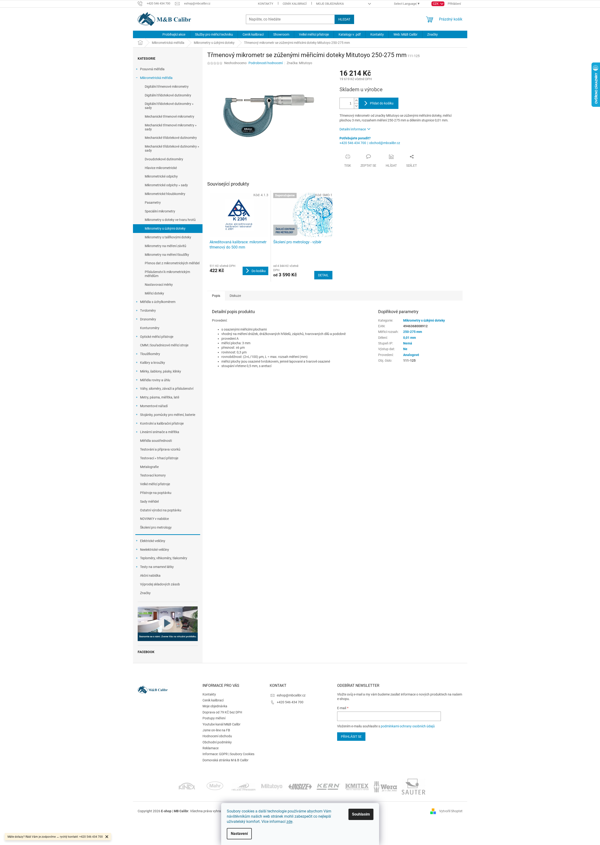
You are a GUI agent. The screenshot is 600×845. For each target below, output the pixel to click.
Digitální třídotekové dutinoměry (168, 95)
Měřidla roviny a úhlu (155, 380)
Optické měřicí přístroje (156, 337)
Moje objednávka (330, 3)
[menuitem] (174, 34)
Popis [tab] (216, 296)
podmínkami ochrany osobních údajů (408, 726)
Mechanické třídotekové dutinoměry (171, 138)
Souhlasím (361, 814)
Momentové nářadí (154, 406)
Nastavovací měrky (159, 284)
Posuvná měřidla (152, 69)
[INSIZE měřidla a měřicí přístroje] (300, 786)
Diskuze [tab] (235, 296)
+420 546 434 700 (352, 143)
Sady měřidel (149, 501)
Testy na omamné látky (157, 567)
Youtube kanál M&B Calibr (221, 724)
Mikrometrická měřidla (156, 78)
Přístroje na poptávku (155, 493)
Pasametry (153, 202)
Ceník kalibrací (295, 3)
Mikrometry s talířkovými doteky (168, 237)
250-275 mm (412, 332)
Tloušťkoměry (150, 354)
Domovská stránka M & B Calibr (225, 760)
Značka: (299, 63)
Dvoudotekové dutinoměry (164, 159)
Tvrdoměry (148, 310)
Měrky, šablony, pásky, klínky (160, 371)
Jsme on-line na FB (216, 730)
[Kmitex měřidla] (357, 786)
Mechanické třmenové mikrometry (169, 116)
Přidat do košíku (381, 103)
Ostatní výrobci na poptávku (160, 510)
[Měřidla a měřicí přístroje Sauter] (413, 786)
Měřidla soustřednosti (156, 441)
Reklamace (211, 748)
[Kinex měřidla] (187, 786)
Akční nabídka (150, 575)
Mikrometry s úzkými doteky (165, 228)
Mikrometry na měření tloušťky (167, 255)
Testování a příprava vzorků (160, 449)
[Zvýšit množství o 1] (356, 100)
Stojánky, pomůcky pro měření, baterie (167, 415)
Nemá (407, 343)
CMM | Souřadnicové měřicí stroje (164, 345)
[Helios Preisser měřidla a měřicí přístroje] (243, 786)
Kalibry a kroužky (152, 363)
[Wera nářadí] (385, 786)
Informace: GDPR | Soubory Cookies (228, 754)
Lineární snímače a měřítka (159, 432)
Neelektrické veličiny (154, 549)
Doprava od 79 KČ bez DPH (222, 712)
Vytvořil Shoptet (451, 811)
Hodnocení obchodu (217, 736)
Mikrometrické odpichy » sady (166, 185)
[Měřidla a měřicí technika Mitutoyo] (272, 786)
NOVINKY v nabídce (154, 519)
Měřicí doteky (154, 293)
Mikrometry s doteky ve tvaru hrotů (170, 220)
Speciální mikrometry (160, 211)
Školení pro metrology (156, 527)
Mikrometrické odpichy (161, 176)
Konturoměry (149, 328)
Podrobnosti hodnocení (265, 63)
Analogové (411, 355)
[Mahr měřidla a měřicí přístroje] (215, 786)
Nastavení (239, 833)
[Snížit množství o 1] (356, 106)
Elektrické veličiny (152, 541)
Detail (323, 275)
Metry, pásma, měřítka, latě (159, 397)
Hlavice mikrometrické (161, 168)
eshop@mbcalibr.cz (291, 695)
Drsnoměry (148, 319)
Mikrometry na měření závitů (165, 246)
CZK (436, 3)
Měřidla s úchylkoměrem (157, 302)
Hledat (344, 19)
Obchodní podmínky (217, 742)
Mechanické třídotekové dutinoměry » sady (172, 148)
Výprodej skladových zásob (160, 584)
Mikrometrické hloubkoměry (165, 194)
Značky (145, 593)
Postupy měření (214, 718)
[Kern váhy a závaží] (328, 786)
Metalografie (149, 467)
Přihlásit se (351, 736)
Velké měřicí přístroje (155, 484)
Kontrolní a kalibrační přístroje (162, 423)
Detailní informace (352, 129)
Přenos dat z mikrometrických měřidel (172, 263)
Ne (405, 349)
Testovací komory (153, 475)
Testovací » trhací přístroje (159, 458)
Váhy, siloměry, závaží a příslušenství (166, 388)
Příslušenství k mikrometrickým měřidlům (167, 274)
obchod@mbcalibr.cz (384, 143)
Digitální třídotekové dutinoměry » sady (169, 106)
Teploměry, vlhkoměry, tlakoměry (163, 558)
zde (289, 821)
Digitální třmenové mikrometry (167, 86)
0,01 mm (409, 338)
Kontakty (265, 3)
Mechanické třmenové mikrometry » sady (171, 127)
